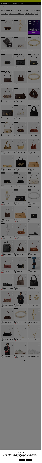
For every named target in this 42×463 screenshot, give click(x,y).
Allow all (29, 459)
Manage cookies (13, 459)
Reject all (22, 459)
